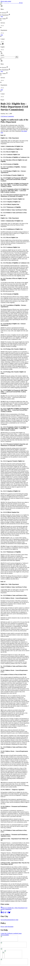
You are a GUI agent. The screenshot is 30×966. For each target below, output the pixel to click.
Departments (8, 919)
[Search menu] (15, 53)
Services (3, 919)
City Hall (16, 919)
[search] (16, 57)
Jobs (2, 16)
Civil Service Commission (7, 116)
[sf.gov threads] (5, 913)
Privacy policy (4, 926)
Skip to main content (6, 1)
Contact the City (5, 933)
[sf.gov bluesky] (9, 913)
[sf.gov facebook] (2, 913)
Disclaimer (10, 926)
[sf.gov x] (7, 913)
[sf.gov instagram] (3, 913)
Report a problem (13, 933)
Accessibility (5, 935)
